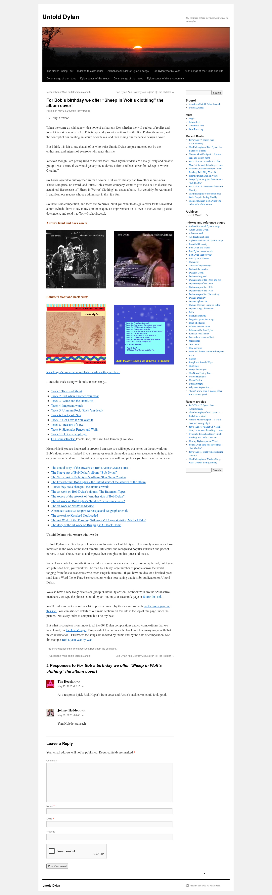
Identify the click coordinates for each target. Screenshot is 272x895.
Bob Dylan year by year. (77, 639)
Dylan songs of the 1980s (95, 78)
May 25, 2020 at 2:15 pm (71, 686)
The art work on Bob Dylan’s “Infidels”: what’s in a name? (88, 501)
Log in (192, 118)
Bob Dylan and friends (199, 247)
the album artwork (97, 487)
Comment (52, 760)
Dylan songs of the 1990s (128, 78)
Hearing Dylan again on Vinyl (203, 175)
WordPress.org (196, 129)
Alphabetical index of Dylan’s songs (128, 71)
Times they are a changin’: (68, 487)
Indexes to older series (90, 71)
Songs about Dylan (198, 369)
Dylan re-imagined (197, 276)
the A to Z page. (76, 630)
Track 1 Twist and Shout (66, 391)
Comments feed (196, 125)
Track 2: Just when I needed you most (75, 396)
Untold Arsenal (196, 107)
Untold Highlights (197, 376)
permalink (111, 648)
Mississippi (194, 340)
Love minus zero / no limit (201, 337)
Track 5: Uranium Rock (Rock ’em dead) (77, 410)
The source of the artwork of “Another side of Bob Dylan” (87, 496)
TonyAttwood (83, 110)
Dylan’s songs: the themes (201, 308)
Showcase (194, 365)
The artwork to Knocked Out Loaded (74, 515)
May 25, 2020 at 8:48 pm (71, 715)
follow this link (153, 596)
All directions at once (199, 236)
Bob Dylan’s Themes (199, 258)
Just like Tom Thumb (199, 333)
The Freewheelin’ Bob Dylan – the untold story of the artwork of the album (98, 482)
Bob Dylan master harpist (201, 251)
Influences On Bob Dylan (201, 329)
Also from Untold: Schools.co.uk (204, 104)
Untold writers (196, 383)
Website (50, 831)
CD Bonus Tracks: (63, 439)
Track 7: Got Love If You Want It (72, 420)
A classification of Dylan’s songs (204, 226)
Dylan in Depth (196, 272)
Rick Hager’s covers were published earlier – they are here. (83, 372)
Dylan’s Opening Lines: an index (204, 304)
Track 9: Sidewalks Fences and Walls (74, 429)
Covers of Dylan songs (200, 265)
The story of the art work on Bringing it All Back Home (86, 525)
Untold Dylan (60, 16)
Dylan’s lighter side (198, 301)
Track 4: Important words (67, 405)
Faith (191, 312)
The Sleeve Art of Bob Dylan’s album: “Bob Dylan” (84, 472)
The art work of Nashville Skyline (72, 506)
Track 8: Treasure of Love (67, 424)
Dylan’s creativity (197, 297)
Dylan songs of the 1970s (61, 78)
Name (50, 806)
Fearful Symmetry (197, 315)
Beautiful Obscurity (198, 243)
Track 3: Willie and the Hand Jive (72, 401)
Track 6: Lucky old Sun (66, 415)
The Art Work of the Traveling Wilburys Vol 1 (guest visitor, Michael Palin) (98, 520)
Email (50, 818)
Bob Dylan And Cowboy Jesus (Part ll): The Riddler (145, 92)
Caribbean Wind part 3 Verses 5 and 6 (68, 92)
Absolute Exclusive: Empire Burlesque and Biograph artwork (89, 510)
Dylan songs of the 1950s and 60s (203, 71)
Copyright (194, 261)
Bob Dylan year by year (166, 71)
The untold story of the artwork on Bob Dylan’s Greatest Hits (89, 467)
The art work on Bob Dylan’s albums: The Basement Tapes (88, 491)
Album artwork (196, 233)
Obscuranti (194, 344)
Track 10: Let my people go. (69, 434)
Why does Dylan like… (200, 387)
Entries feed (194, 121)
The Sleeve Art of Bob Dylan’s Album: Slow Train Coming (88, 477)
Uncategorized (81, 648)
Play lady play (195, 347)
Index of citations (197, 322)
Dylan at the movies (198, 269)
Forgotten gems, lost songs (201, 319)
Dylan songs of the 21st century (165, 78)
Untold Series (195, 380)
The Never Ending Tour (60, 71)
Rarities (192, 358)
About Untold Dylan (198, 229)
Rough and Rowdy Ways (201, 362)
